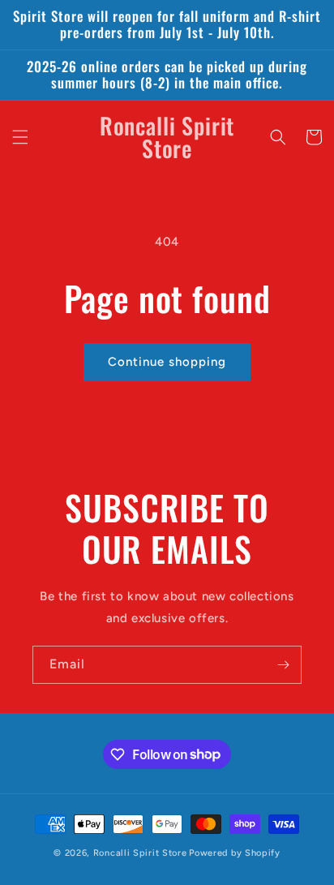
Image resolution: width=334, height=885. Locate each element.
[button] (20, 137)
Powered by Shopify (234, 853)
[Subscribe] (283, 665)
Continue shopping (167, 361)
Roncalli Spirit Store (140, 853)
